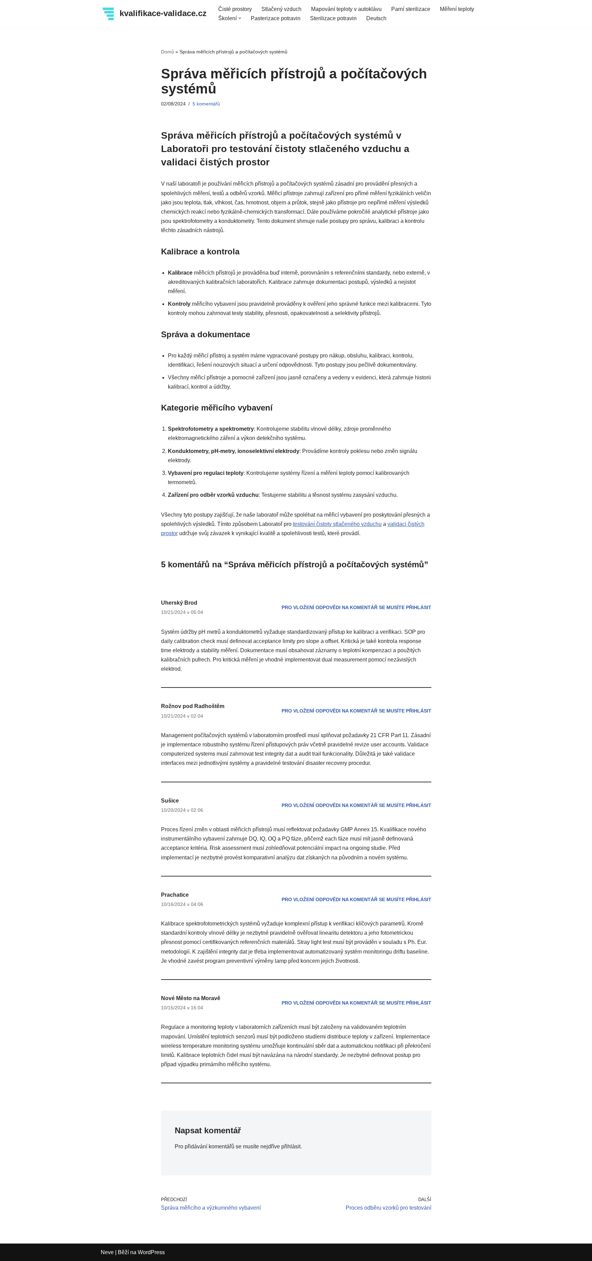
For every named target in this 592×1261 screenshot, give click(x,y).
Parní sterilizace (410, 9)
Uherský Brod (179, 603)
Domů (167, 51)
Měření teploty (457, 9)
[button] (239, 18)
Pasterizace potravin (275, 18)
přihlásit (290, 1146)
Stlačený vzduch (281, 9)
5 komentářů (206, 103)
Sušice (170, 801)
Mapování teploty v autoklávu (346, 9)
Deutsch (376, 18)
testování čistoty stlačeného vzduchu (337, 524)
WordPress (151, 1252)
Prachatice (175, 895)
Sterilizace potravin (333, 18)
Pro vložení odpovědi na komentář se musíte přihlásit (356, 607)
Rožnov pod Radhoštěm (192, 706)
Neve (107, 1252)
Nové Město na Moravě (190, 998)
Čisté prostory (235, 9)
